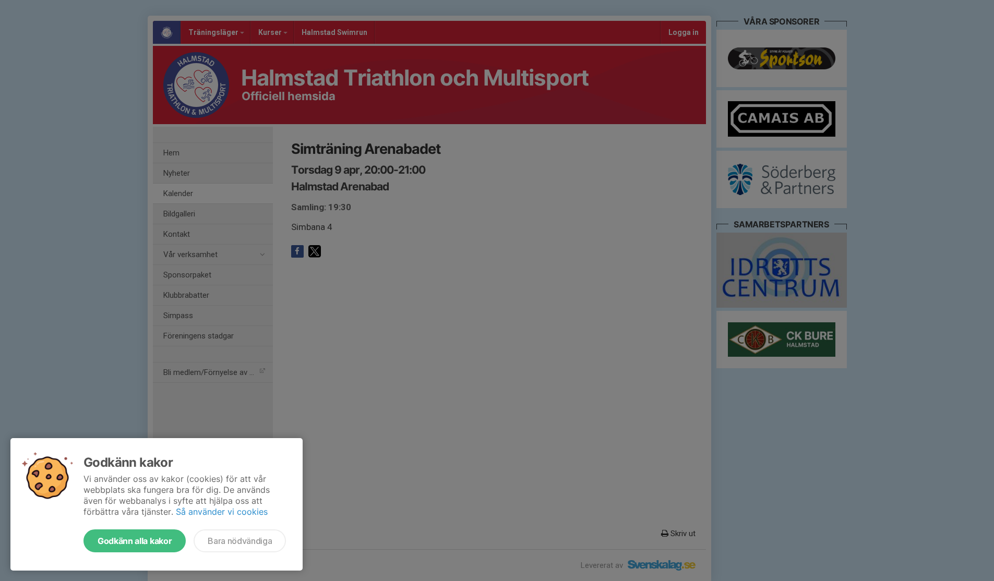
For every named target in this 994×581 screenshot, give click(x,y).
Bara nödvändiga (240, 541)
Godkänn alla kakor (135, 541)
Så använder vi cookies (222, 511)
